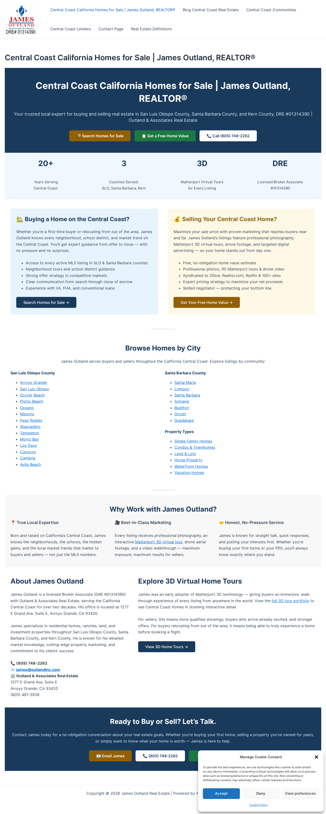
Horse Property (188, 460)
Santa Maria (185, 382)
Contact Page (111, 28)
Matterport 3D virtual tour (158, 541)
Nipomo (27, 414)
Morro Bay (29, 439)
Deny (260, 793)
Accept (221, 793)
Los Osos (28, 445)
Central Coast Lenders (70, 28)
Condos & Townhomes (194, 447)
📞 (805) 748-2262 (160, 755)
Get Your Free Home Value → (207, 302)
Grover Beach (32, 395)
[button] (316, 757)
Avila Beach (30, 464)
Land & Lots (185, 453)
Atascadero (30, 426)
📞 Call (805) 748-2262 (228, 135)
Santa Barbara (187, 395)
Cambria (27, 458)
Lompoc (181, 389)
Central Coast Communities (271, 9)
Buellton (181, 407)
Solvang (181, 401)
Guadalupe (184, 420)
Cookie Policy (258, 805)
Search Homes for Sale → (46, 302)
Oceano (27, 407)
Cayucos (28, 451)
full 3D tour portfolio (290, 600)
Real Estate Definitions (151, 28)
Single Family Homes (193, 441)
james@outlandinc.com (38, 669)
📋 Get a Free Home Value (165, 135)
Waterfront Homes (191, 466)
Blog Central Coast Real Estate (211, 9)
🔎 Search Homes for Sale (99, 135)
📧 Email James (110, 755)
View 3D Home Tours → (166, 646)
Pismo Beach (31, 401)
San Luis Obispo (34, 389)
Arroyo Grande (33, 382)
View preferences (300, 793)
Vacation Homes (189, 472)
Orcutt (180, 414)
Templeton (29, 433)
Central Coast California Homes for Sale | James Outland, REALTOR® (112, 9)
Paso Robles (31, 420)
